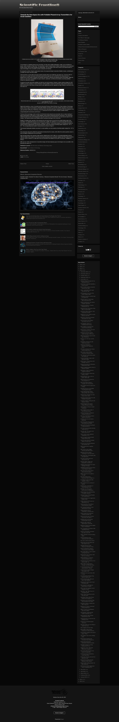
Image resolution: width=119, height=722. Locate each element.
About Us (80, 55)
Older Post (71, 163)
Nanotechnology (81, 173)
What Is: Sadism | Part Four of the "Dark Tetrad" (36, 249)
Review (79, 212)
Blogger (62, 719)
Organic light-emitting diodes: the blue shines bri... (88, 663)
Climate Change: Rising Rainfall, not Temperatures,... (88, 495)
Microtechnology (81, 166)
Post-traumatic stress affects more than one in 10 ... (87, 321)
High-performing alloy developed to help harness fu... (88, 425)
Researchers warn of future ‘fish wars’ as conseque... (88, 555)
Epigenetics (80, 137)
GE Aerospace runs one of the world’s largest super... (87, 294)
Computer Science (82, 117)
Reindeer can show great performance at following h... (87, 489)
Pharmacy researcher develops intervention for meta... (87, 318)
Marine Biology (81, 155)
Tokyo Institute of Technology (33, 147)
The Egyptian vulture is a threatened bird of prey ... (87, 324)
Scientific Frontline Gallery (84, 44)
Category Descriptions (83, 35)
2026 (81, 264)
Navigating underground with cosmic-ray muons (87, 342)
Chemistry (80, 112)
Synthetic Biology (82, 225)
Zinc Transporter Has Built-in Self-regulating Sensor (88, 529)
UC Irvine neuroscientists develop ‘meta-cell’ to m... (88, 429)
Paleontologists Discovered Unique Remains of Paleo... (87, 404)
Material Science (81, 157)
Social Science (81, 218)
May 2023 (83, 669)
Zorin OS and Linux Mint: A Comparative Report (36, 222)
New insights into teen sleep (87, 627)
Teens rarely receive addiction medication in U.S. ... (87, 435)
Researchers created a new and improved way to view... (88, 330)
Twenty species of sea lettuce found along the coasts (87, 505)
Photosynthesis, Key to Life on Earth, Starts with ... (87, 377)
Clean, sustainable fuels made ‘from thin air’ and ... (87, 291)
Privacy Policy (39, 152)
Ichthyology (80, 151)
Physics (80, 194)
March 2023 (83, 673)
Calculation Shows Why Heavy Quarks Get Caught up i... (87, 598)
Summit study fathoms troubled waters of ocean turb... (87, 441)
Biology (79, 96)
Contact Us (55, 152)
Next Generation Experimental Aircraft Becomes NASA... (87, 422)
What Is (80, 237)
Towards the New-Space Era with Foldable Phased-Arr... (88, 398)
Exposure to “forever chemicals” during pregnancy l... (88, 607)
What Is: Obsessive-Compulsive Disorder (31, 174)
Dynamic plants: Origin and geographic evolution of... (87, 462)
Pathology (80, 187)
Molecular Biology (82, 169)
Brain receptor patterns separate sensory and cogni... (88, 287)
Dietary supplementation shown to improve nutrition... (88, 368)
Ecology (80, 126)
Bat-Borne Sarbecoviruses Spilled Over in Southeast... (88, 526)
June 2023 (83, 279)
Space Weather (81, 42)
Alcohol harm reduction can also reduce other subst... (88, 395)
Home (47, 163)
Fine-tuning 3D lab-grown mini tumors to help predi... (87, 651)
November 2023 (84, 273)
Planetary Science (82, 198)
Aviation (80, 85)
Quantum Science (82, 207)
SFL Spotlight (81, 216)
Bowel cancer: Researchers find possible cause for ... (87, 362)
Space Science (81, 221)
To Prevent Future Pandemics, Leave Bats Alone (87, 654)
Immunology (81, 153)
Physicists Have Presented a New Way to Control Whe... (88, 309)
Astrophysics (81, 80)
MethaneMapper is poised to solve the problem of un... (87, 558)
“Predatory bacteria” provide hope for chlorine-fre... (88, 297)
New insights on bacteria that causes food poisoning (87, 327)
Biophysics (80, 101)
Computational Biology (83, 114)
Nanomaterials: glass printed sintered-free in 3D (87, 616)
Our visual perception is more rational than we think (87, 508)
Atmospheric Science (82, 83)
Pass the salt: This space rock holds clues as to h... (87, 432)
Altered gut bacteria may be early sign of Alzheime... (88, 336)
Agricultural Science (82, 69)
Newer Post (23, 163)
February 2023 (84, 675)
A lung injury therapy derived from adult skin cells (88, 657)
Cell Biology (80, 110)
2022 (81, 679)
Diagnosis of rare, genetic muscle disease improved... (88, 315)
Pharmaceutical (81, 189)
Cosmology (80, 121)
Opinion (80, 182)
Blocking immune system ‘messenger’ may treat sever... (88, 453)
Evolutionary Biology (82, 139)
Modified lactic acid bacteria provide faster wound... (87, 520)
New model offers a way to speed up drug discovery (88, 552)
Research (80, 209)
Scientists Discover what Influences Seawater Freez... (87, 546)
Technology (26, 157)
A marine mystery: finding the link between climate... (88, 401)
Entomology (80, 130)
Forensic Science (82, 141)
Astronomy (80, 78)
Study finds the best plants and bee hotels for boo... (87, 543)
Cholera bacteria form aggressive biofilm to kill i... (88, 499)
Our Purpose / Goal (82, 51)
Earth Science (81, 123)
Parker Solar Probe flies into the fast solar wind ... (87, 595)
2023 (81, 270)
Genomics (80, 146)
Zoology (80, 241)
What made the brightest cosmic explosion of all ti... (88, 589)
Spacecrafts (80, 223)
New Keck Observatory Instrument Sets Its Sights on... (88, 477)
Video (79, 232)
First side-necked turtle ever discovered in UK (87, 459)
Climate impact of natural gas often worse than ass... (87, 300)
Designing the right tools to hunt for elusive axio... (87, 583)
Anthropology (81, 71)
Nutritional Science (82, 178)
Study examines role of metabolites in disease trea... (87, 511)
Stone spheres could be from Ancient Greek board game (38, 229)
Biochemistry (81, 89)
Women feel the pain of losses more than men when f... (87, 517)
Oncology (80, 180)
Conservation (81, 119)
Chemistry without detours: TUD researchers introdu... (88, 312)
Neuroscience (81, 175)
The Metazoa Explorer (83, 40)
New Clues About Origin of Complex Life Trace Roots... (87, 383)
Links (79, 62)
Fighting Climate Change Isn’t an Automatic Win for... (88, 281)
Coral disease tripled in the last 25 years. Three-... (88, 633)
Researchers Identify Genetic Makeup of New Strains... (87, 660)
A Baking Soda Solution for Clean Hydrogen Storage (88, 465)
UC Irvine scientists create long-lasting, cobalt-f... (87, 374)
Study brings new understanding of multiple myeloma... (88, 492)
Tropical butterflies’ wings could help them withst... (87, 359)
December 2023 (84, 271)
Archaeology (81, 74)
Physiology (80, 196)
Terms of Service (48, 152)
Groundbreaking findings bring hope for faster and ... (87, 576)
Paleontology (81, 185)
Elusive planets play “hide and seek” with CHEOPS (87, 579)
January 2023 (84, 677)
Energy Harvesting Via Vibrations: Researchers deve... (88, 365)
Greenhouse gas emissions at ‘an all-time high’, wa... (88, 561)
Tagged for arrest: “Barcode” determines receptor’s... (87, 648)
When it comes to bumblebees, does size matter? (87, 610)
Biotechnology (81, 103)
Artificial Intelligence (82, 76)
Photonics (80, 191)
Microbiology (81, 164)
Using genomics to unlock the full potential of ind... (88, 619)
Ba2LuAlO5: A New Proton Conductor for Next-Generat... (88, 630)
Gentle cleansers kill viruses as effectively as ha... (87, 502)
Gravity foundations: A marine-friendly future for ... (87, 306)
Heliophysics (81, 148)
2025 (81, 266)
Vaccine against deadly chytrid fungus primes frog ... (87, 438)
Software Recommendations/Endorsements (87, 46)
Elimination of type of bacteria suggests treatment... (87, 371)
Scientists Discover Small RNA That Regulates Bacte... (87, 389)
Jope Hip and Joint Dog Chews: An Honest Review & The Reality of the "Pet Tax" (43, 216)
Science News (81, 214)
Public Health (81, 205)
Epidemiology (81, 135)
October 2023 (84, 275)
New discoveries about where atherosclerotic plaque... (87, 471)
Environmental (81, 132)
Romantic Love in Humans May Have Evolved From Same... (87, 601)
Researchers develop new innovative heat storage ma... (87, 639)
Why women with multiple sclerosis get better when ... (87, 450)
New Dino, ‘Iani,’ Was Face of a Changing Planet (87, 592)
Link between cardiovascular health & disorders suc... (87, 613)
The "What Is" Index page (83, 37)
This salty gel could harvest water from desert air (88, 356)
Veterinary (80, 230)
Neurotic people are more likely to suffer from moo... (88, 625)
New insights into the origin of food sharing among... (87, 410)
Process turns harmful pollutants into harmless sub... (88, 444)
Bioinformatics (81, 94)
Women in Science (82, 239)
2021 (81, 681)
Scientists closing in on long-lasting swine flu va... (87, 645)
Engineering (80, 128)
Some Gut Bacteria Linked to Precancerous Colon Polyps (87, 549)
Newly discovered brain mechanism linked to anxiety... (88, 642)
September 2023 (84, 277)
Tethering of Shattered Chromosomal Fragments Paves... (87, 346)
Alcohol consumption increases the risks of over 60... (87, 532)
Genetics (80, 144)
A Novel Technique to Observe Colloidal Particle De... (87, 413)
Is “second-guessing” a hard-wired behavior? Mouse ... (87, 567)
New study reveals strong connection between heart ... (87, 353)
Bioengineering (81, 92)
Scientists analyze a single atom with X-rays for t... (88, 604)
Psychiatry (80, 200)
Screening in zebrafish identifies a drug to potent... (88, 284)
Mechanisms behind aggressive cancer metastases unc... (87, 666)
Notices (79, 33)
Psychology (80, 203)
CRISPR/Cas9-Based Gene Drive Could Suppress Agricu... (88, 468)
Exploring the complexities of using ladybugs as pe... (87, 486)
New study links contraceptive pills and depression (88, 456)
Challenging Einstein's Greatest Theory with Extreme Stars (39, 242)
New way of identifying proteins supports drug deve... (87, 416)
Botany (79, 105)
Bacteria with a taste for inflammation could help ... (87, 523)
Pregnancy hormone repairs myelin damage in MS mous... (88, 333)
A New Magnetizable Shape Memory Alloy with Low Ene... (87, 392)
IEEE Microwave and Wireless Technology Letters (31, 110)
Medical (80, 160)
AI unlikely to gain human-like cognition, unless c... (87, 480)
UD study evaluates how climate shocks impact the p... (88, 349)
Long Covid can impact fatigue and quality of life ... (87, 570)
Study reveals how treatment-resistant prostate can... (87, 514)
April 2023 (83, 671)
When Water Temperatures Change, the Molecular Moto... (88, 564)
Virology (80, 234)
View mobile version (47, 166)
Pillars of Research (82, 49)
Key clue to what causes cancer (87, 540)
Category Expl (81, 108)
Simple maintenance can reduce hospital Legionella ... (88, 303)
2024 (81, 268)
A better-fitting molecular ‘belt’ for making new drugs (37, 236)
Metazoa (80, 162)
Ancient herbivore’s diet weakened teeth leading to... (87, 538)
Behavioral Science (82, 87)
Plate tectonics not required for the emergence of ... (87, 380)
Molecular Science (82, 171)
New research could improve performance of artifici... (87, 586)
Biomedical (80, 99)
